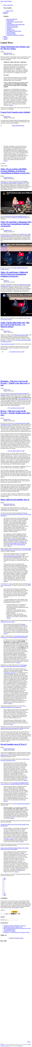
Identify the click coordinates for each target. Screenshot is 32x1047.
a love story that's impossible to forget (15, 759)
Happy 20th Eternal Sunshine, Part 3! (15, 500)
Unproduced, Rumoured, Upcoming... (15, 35)
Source (11, 105)
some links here (4, 755)
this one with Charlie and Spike (20, 217)
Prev (5, 879)
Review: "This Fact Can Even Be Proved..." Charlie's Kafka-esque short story (15, 413)
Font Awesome (7, 1045)
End (5, 895)
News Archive (10, 10)
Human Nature (10, 20)
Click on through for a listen (7, 344)
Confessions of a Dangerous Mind (15, 21)
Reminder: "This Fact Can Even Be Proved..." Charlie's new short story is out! (15, 383)
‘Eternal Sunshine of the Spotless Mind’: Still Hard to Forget (15, 728)
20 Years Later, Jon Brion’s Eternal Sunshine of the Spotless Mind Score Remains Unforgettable (15, 848)
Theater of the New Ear (12, 27)
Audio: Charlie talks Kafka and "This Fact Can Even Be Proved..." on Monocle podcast (15, 325)
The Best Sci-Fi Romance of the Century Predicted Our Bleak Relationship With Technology (15, 783)
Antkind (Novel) (10, 29)
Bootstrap (3, 1044)
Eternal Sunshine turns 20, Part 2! (14, 744)
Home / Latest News (8, 5)
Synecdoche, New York (12, 25)
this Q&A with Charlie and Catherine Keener (15, 216)
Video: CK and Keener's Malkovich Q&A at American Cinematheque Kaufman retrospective (14, 274)
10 (4, 892)
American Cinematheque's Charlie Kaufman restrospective (14, 182)
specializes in (14, 539)
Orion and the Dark (11, 33)
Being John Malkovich (12, 19)
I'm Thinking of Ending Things (14, 31)
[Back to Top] (1, 1043)
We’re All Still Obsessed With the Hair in (16, 549)
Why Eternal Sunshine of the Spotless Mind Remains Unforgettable (14, 665)
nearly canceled (9, 839)
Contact (5, 39)
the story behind (21, 803)
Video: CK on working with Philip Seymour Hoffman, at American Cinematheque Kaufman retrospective (15, 171)
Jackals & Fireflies (11, 32)
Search (2, 919)
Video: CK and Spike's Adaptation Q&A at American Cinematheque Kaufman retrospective (16, 224)
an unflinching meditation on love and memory (13, 706)
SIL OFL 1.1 (20, 1045)
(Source (25, 780)
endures (23, 624)
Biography (6, 12)
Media (5, 36)
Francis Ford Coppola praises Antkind (15, 112)
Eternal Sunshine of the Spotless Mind (15, 24)
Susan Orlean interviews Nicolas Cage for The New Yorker (15, 48)
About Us (6, 37)
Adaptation (9, 23)
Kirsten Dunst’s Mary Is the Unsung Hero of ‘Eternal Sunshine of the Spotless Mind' (14, 636)
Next (5, 894)
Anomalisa (9, 28)
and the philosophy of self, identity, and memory (16, 514)
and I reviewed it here (24, 398)
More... (29, 1041)
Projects (5, 13)
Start (5, 878)
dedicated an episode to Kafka (21, 334)
